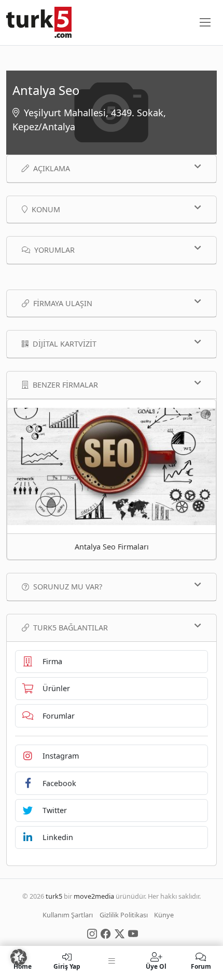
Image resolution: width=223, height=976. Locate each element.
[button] (18, 957)
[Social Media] (92, 933)
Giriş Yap (66, 966)
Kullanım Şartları (68, 914)
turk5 (54, 896)
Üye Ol (156, 966)
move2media (94, 896)
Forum (201, 966)
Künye (164, 914)
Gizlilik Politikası (124, 914)
